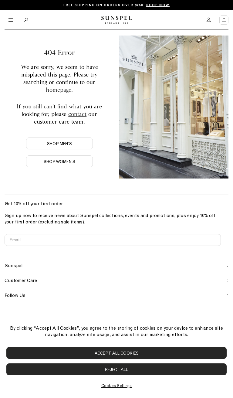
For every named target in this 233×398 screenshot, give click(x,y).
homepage (58, 89)
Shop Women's (59, 161)
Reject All (116, 369)
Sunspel (13, 265)
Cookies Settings (116, 385)
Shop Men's (59, 143)
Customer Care (21, 280)
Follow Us (15, 295)
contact (77, 114)
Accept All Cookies (116, 353)
